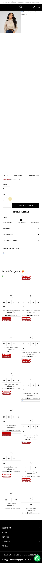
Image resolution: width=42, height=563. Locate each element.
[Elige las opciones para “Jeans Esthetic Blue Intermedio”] (31, 296)
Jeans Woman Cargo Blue (30, 393)
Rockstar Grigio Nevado (11, 347)
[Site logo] (21, 7)
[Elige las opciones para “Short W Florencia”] (11, 494)
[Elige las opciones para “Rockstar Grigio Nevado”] (11, 337)
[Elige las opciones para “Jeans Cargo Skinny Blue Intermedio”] (11, 374)
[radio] (6, 189)
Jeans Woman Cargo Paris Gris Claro (31, 353)
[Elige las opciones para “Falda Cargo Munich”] (31, 498)
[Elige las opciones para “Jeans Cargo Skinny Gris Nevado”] (31, 420)
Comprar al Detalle (21, 212)
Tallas (5, 184)
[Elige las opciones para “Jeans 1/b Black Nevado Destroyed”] (11, 452)
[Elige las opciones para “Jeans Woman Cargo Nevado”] (11, 296)
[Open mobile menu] (3, 7)
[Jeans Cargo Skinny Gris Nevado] (30, 411)
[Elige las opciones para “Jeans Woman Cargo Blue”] (31, 379)
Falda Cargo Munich (31, 508)
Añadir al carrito (26, 205)
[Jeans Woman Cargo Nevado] (11, 287)
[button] (37, 558)
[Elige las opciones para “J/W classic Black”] (11, 411)
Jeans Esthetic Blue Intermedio (31, 311)
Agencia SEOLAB (30, 555)
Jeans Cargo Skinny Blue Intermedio (11, 385)
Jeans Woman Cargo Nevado (11, 311)
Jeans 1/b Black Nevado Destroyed (11, 468)
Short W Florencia (11, 504)
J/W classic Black (11, 425)
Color (4, 194)
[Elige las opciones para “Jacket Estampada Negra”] (31, 462)
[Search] (34, 7)
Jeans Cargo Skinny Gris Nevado (31, 436)
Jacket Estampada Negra (30, 472)
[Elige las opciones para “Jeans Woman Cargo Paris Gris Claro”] (31, 337)
